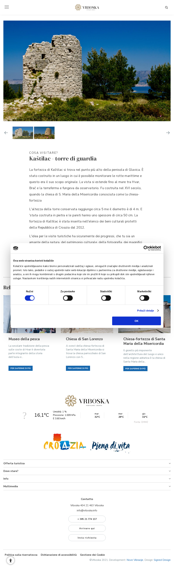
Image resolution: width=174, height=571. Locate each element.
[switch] (68, 298)
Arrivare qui (87, 528)
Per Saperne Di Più (20, 368)
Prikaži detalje (145, 310)
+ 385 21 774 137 (87, 519)
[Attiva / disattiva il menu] (7, 7)
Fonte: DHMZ (141, 422)
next (168, 132)
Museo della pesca (24, 339)
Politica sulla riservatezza (21, 555)
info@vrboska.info (87, 510)
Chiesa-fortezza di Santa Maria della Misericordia (144, 341)
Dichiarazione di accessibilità (59, 555)
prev (5, 132)
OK (136, 320)
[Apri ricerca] (166, 7)
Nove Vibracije (135, 560)
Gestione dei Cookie (92, 555)
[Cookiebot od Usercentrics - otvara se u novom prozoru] (146, 248)
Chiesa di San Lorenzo (84, 339)
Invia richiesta (87, 537)
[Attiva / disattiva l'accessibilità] (10, 560)
